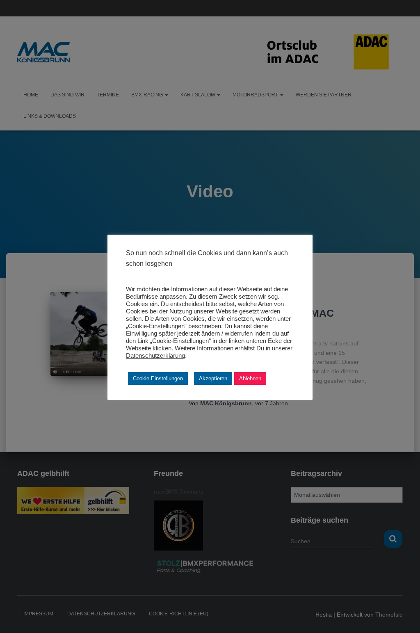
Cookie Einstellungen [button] (158, 378)
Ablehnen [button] (250, 378)
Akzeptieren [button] (213, 378)
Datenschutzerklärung (155, 355)
